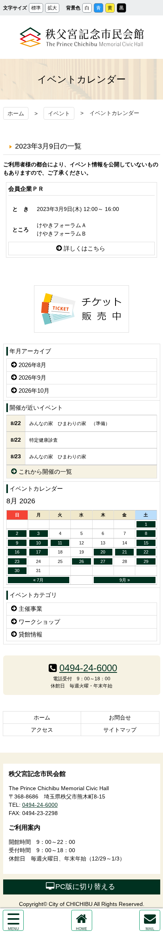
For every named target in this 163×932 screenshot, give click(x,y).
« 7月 (38, 580)
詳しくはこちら (84, 248)
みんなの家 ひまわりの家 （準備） (69, 423)
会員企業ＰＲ (26, 188)
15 (146, 542)
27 (102, 561)
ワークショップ (39, 621)
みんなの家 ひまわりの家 (57, 456)
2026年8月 (32, 365)
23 (17, 561)
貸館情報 (30, 634)
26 (81, 561)
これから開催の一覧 (45, 471)
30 (17, 570)
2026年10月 (34, 390)
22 (146, 552)
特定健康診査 (43, 440)
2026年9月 (32, 377)
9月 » (124, 580)
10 (38, 542)
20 (102, 552)
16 (17, 552)
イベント (59, 113)
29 (146, 561)
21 (124, 552)
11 (60, 542)
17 (38, 552)
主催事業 (30, 608)
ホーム (16, 113)
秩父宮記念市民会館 (81, 37)
